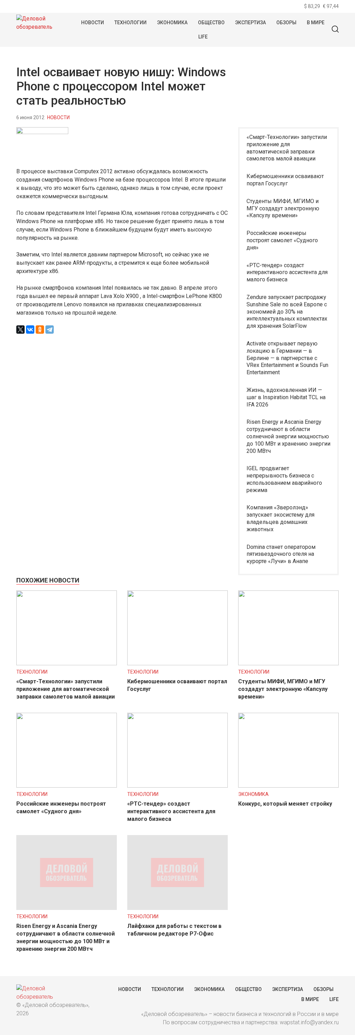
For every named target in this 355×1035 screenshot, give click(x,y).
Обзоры (286, 22)
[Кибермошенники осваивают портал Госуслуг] (177, 663)
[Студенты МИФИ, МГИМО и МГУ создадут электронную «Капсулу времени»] (288, 663)
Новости (92, 22)
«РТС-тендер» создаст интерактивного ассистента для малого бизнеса (287, 272)
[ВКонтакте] (30, 329)
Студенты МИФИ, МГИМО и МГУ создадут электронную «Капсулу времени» (282, 208)
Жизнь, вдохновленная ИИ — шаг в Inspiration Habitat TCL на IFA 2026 (286, 397)
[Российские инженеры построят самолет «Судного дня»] (66, 785)
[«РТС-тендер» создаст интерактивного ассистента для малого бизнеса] (177, 785)
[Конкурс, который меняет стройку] (288, 785)
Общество (211, 22)
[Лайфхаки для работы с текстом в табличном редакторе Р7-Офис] (177, 908)
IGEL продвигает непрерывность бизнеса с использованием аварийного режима (284, 479)
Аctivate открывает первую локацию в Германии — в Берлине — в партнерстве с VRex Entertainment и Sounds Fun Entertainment (287, 358)
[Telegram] (49, 329)
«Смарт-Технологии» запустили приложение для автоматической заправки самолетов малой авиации (286, 148)
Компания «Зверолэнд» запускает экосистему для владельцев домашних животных (280, 518)
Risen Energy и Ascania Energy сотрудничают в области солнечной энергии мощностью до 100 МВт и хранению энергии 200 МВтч (288, 436)
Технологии (130, 22)
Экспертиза (250, 22)
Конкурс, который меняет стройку (285, 803)
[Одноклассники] (40, 329)
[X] (20, 329)
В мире (315, 22)
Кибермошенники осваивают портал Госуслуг (285, 180)
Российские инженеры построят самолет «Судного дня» (282, 240)
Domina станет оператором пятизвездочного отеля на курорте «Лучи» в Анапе (280, 554)
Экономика (172, 22)
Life (203, 37)
